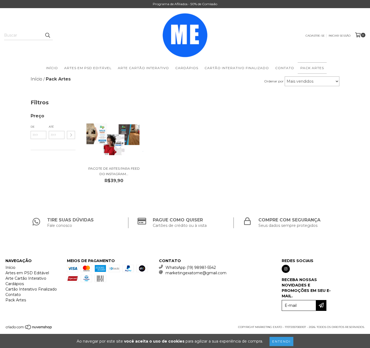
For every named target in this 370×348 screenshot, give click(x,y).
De (33, 126)
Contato (284, 68)
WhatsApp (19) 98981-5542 (190, 267)
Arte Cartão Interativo (143, 68)
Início (52, 68)
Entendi (281, 341)
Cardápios (186, 68)
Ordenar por (274, 81)
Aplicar (71, 135)
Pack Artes (312, 68)
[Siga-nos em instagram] (286, 269)
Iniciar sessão (339, 35)
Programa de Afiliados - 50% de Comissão (185, 4)
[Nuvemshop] (29, 329)
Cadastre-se (315, 35)
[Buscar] (47, 35)
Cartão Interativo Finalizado (237, 68)
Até (51, 126)
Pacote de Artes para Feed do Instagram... (114, 171)
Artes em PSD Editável (88, 68)
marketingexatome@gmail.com (195, 272)
